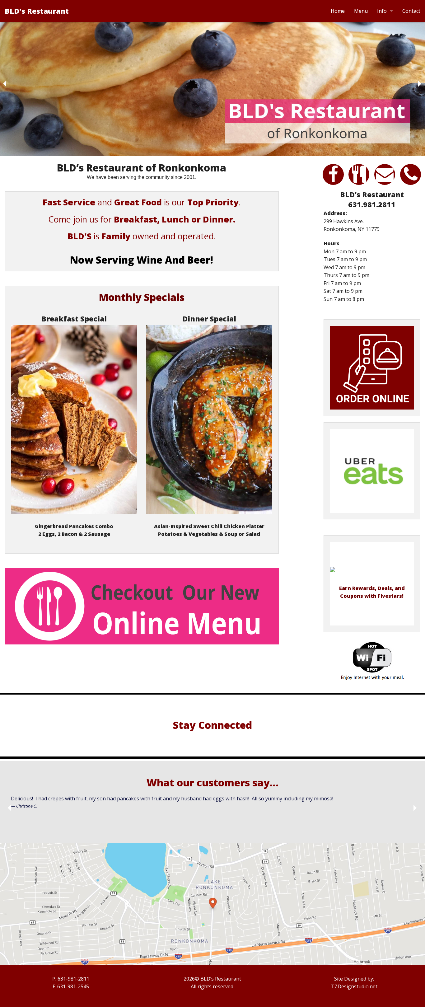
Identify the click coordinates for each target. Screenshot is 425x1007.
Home (338, 10)
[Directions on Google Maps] (212, 904)
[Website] (333, 180)
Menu (361, 10)
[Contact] (385, 180)
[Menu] (142, 606)
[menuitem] (337, 11)
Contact (411, 10)
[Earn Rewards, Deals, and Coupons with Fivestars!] (372, 573)
